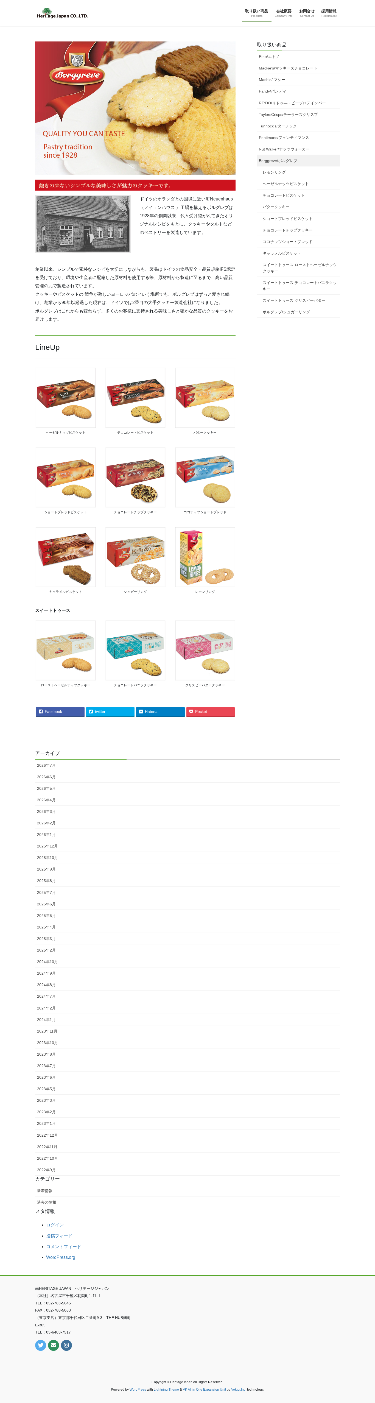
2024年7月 (46, 996)
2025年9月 (46, 869)
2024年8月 (46, 985)
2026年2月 (46, 823)
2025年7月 (46, 892)
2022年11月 (47, 1147)
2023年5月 (46, 1089)
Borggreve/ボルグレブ (278, 160)
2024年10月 (47, 961)
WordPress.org (60, 1257)
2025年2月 (46, 950)
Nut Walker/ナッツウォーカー (284, 149)
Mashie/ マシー (272, 79)
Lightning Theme (166, 1389)
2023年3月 (46, 1100)
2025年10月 (47, 857)
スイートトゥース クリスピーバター (294, 300)
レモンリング (274, 172)
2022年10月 (47, 1158)
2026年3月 (46, 811)
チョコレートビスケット (284, 195)
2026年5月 (46, 788)
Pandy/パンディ (272, 91)
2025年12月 (47, 846)
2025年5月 (46, 915)
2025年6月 (46, 904)
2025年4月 (46, 927)
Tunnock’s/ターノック (278, 126)
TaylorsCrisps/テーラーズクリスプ (288, 114)
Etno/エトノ (269, 56)
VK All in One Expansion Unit (204, 1389)
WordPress (138, 1389)
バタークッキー (276, 207)
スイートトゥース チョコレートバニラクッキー (300, 285)
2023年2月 (46, 1112)
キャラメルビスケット (282, 253)
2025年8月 (46, 880)
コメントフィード (63, 1246)
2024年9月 (46, 973)
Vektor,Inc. (238, 1389)
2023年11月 (47, 1031)
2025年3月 (46, 938)
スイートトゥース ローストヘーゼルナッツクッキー (300, 268)
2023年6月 (46, 1077)
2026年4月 (46, 800)
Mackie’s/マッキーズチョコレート (288, 68)
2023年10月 (47, 1043)
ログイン (55, 1225)
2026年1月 (46, 834)
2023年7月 (46, 1066)
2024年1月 (46, 1019)
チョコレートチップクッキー (288, 230)
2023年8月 (46, 1054)
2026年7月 (46, 765)
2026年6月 (46, 777)
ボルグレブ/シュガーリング (286, 312)
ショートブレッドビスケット (288, 218)
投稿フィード (59, 1236)
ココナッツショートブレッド (288, 241)
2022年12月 (47, 1135)
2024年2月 (46, 1008)
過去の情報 (46, 1202)
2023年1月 (46, 1123)
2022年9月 (46, 1170)
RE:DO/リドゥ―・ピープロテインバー (292, 103)
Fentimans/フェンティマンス (284, 137)
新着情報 (44, 1191)
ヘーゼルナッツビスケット (286, 184)
